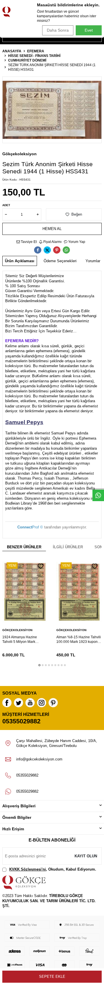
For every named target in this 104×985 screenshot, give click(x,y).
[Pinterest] (53, 702)
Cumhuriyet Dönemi (27, 60)
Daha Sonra (58, 30)
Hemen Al (52, 229)
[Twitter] (18, 702)
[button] (39, 665)
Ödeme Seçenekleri (60, 261)
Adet (6, 205)
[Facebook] (7, 702)
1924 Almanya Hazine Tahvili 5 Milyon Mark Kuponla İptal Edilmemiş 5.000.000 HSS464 (21, 639)
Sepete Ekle (52, 976)
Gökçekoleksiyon (19, 154)
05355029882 (21, 721)
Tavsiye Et (28, 242)
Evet (89, 30)
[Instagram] (41, 702)
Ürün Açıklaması (19, 261)
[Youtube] (30, 702)
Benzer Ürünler (24, 547)
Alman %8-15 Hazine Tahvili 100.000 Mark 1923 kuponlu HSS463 (78, 639)
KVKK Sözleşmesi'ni (27, 869)
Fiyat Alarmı (52, 242)
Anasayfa (11, 51)
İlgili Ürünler (68, 547)
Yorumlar (93, 261)
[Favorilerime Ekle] (40, 566)
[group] (52, 110)
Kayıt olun (86, 856)
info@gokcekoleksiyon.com (39, 759)
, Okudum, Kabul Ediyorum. (52, 869)
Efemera (35, 51)
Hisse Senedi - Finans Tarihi (34, 56)
